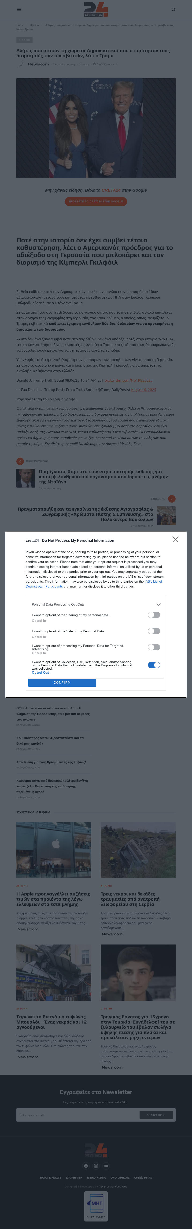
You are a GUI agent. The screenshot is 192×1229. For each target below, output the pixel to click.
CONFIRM (62, 682)
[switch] (154, 615)
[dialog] (96, 615)
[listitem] (96, 604)
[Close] (177, 540)
